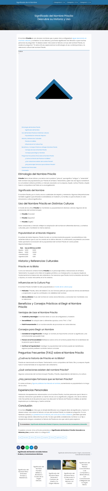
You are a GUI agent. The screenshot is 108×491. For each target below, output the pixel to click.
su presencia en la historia (41, 415)
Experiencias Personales (29, 167)
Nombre (39, 437)
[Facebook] (18, 447)
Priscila (52, 437)
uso (65, 437)
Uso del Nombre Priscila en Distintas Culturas (35, 133)
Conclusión (25, 170)
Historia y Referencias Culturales (31, 138)
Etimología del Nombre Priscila (31, 127)
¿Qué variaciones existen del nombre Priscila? (39, 161)
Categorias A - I (58, 2)
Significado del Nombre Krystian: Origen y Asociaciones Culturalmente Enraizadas (74, 453)
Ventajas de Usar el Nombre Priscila (36, 150)
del (20, 437)
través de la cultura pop (63, 287)
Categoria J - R (71, 2)
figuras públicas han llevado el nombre (46, 383)
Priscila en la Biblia (30, 141)
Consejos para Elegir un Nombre (35, 153)
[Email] (36, 447)
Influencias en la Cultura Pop (34, 144)
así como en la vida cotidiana (61, 415)
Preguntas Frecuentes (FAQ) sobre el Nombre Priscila (38, 156)
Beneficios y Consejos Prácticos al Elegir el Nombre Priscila (39, 147)
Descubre (25, 437)
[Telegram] (31, 447)
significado (59, 437)
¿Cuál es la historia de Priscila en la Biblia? (37, 158)
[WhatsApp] (27, 447)
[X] (23, 447)
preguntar (45, 437)
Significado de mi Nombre (27, 2)
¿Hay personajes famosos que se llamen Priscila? (40, 164)
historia (32, 437)
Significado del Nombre (32, 130)
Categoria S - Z (84, 2)
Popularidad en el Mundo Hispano (35, 135)
